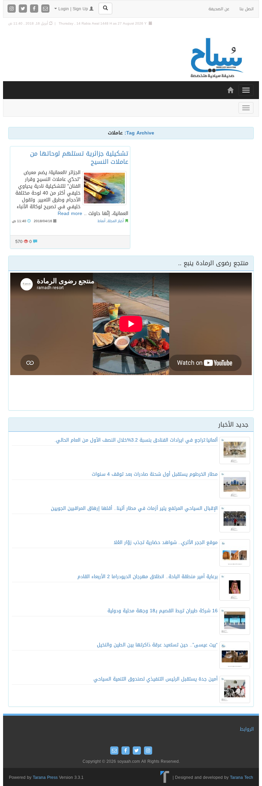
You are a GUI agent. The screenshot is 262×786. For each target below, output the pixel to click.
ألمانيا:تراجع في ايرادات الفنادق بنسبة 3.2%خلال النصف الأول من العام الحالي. (136, 440)
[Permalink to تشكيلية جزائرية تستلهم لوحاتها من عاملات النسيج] (104, 188)
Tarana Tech (241, 777)
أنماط (101, 221)
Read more (70, 213)
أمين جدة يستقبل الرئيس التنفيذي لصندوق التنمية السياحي (155, 679)
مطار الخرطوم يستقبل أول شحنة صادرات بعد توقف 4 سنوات (155, 474)
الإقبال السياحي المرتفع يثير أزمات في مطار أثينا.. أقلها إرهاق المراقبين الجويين (134, 508)
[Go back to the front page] (216, 58)
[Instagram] (12, 9)
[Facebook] (35, 9)
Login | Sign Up (73, 9)
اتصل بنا (246, 9)
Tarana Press (45, 777)
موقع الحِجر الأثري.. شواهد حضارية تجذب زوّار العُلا (166, 542)
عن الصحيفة (218, 9)
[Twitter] (23, 9)
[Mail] (45, 9)
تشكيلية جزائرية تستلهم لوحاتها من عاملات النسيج (79, 157)
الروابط (247, 729)
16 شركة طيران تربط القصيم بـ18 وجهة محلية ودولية (162, 610)
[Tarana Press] (165, 777)
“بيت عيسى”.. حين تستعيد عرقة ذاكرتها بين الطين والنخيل (157, 644)
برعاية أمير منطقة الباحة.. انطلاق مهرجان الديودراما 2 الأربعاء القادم (147, 576)
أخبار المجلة (115, 221)
